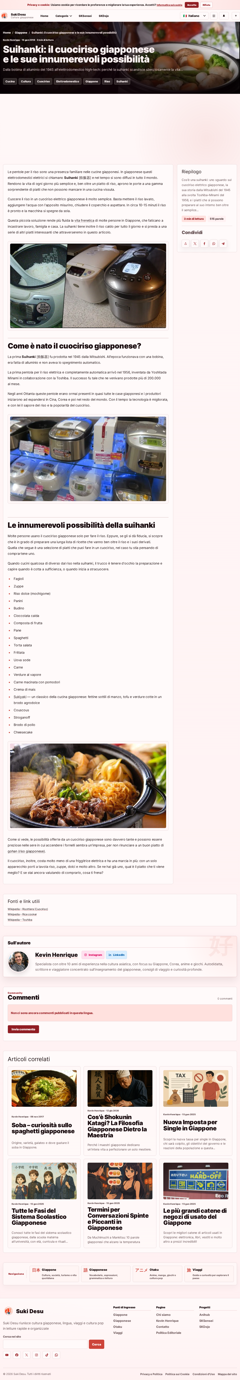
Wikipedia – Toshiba (20, 919)
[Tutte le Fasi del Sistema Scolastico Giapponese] (44, 1181)
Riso (107, 81)
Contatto (162, 1327)
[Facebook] (17, 1355)
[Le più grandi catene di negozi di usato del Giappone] (195, 1181)
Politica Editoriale (168, 1333)
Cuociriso (43, 81)
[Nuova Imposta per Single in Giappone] (195, 1088)
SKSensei (85, 15)
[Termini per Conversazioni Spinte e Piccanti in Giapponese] (120, 1181)
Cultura (26, 81)
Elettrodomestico (67, 81)
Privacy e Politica (151, 1374)
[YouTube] (7, 1355)
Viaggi (117, 1333)
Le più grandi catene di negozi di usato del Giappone (194, 1216)
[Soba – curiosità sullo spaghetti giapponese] (44, 1088)
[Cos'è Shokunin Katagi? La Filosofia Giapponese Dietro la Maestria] (120, 1088)
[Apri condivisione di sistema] (186, 244)
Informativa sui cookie (169, 5)
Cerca (96, 1344)
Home (44, 15)
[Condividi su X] (195, 244)
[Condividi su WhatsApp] (214, 244)
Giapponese (122, 1321)
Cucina (10, 81)
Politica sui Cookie (177, 1374)
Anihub (204, 1315)
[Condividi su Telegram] (223, 244)
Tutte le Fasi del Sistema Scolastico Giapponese (39, 1216)
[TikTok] (46, 1355)
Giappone (21, 32)
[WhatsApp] (56, 1355)
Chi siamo (163, 1315)
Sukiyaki (20, 697)
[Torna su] (236, 16)
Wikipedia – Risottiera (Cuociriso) (28, 909)
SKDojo (104, 15)
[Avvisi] (224, 16)
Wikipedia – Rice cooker (22, 914)
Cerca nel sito (12, 1336)
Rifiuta (206, 5)
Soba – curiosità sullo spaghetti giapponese (43, 1128)
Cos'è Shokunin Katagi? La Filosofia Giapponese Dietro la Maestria (117, 1126)
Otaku (117, 1327)
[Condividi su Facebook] (204, 244)
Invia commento (23, 1029)
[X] (27, 1355)
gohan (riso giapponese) (26, 851)
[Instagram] (36, 1355)
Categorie (62, 15)
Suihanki (122, 81)
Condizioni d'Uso (204, 1374)
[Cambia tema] (214, 16)
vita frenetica (84, 220)
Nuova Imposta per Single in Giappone (190, 1125)
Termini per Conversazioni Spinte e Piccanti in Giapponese (118, 1218)
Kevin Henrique (11, 40)
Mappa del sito (227, 1374)
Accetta (191, 5)
